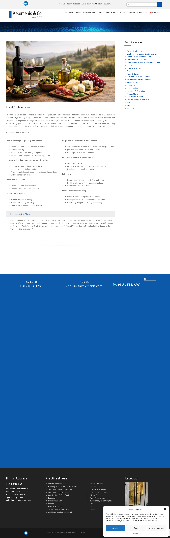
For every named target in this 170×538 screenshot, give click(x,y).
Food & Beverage (134, 74)
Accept (115, 528)
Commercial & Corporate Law (139, 57)
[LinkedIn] (26, 3)
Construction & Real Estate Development (143, 62)
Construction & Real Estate (59, 495)
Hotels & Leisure (134, 82)
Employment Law (134, 68)
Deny (136, 528)
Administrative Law (134, 51)
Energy (130, 71)
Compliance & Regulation (137, 59)
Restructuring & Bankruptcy (138, 99)
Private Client (132, 94)
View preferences (156, 528)
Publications (103, 13)
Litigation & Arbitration (136, 91)
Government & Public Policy (138, 77)
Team (77, 13)
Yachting (130, 108)
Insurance (131, 85)
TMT (129, 105)
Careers (131, 13)
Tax (128, 102)
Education (131, 65)
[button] (165, 509)
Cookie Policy (135, 533)
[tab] (60, 214)
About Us (68, 13)
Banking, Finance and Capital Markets (142, 54)
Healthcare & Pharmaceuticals (139, 79)
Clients (114, 13)
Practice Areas (89, 13)
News (122, 13)
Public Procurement (135, 97)
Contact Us (142, 13)
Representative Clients (20, 214)
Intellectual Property (135, 88)
